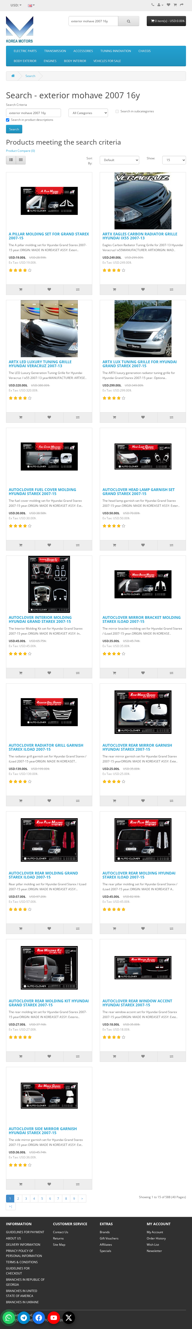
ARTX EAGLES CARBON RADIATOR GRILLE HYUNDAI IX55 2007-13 (139, 236)
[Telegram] (24, 1317)
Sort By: (89, 160)
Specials (105, 1251)
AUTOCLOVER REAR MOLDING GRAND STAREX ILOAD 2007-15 (43, 875)
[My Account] (161, 5)
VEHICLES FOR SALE (107, 61)
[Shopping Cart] (175, 5)
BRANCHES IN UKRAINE (22, 1302)
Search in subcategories (137, 111)
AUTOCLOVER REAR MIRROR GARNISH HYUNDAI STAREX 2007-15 (137, 747)
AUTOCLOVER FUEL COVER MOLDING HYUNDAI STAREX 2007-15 (42, 491)
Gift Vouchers (109, 1238)
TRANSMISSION (55, 51)
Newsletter (154, 1251)
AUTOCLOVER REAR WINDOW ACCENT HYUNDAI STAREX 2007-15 (137, 1003)
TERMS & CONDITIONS (22, 1262)
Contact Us (60, 1232)
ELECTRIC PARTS (25, 51)
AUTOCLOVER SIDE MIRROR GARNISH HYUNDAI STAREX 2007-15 (43, 1130)
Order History (156, 1238)
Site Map (59, 1244)
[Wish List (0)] (168, 5)
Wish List (153, 1244)
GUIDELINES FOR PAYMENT (25, 1232)
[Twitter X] (68, 1317)
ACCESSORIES (83, 51)
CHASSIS (144, 51)
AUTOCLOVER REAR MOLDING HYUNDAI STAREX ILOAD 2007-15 (139, 875)
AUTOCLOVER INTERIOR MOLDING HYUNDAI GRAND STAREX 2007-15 (40, 619)
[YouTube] (54, 1317)
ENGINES (50, 61)
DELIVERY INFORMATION (23, 1244)
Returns (58, 1238)
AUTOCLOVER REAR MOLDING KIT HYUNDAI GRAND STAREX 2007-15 (49, 1003)
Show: (151, 158)
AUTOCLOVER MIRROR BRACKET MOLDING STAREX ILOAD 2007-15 (141, 619)
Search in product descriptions (32, 120)
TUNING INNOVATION (115, 51)
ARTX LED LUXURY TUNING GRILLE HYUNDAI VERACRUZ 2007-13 (40, 363)
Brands (105, 1232)
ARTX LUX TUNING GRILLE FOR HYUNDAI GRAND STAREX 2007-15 (139, 363)
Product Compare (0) (20, 151)
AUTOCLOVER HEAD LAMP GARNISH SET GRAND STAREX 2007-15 (138, 491)
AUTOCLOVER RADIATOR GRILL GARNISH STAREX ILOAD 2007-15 (46, 747)
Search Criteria (16, 105)
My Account (155, 1232)
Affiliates (106, 1244)
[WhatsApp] (8, 1317)
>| (10, 1206)
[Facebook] (38, 1317)
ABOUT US (13, 1238)
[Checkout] (182, 5)
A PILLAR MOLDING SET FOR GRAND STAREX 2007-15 (49, 236)
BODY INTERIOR (75, 61)
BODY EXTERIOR (25, 61)
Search (30, 76)
